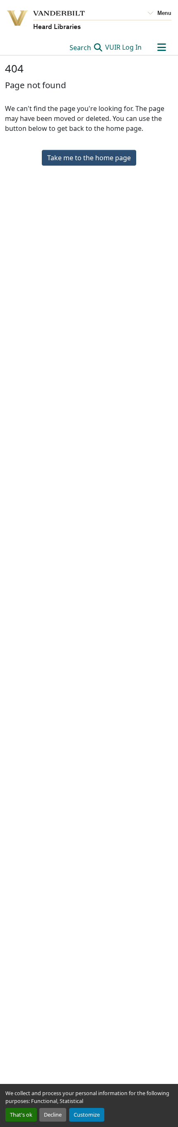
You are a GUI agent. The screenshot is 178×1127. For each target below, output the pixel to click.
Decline (53, 1114)
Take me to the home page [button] (89, 157)
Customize (87, 1114)
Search (81, 47)
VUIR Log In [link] (123, 47)
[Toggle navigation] (161, 47)
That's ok (21, 1114)
